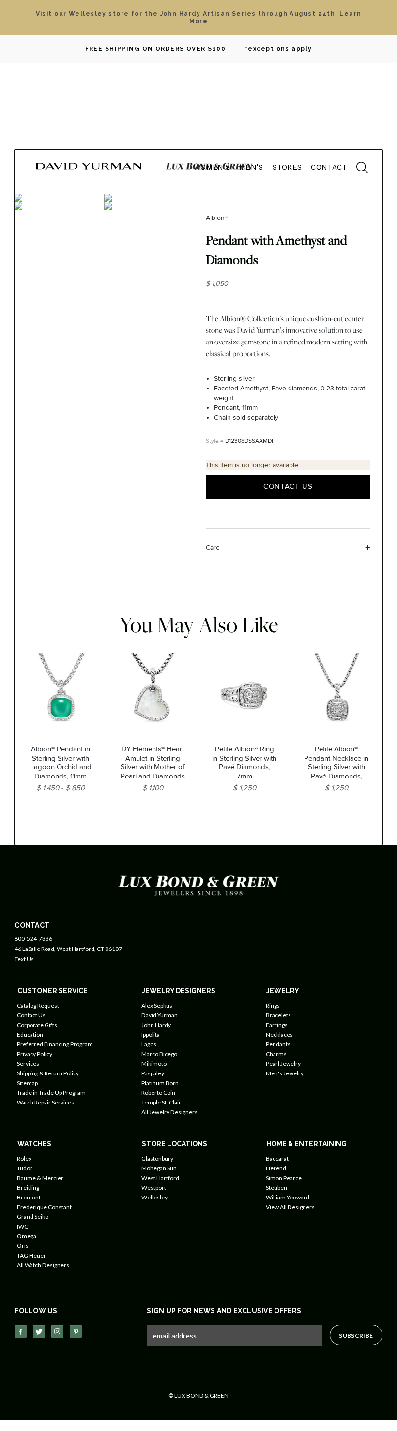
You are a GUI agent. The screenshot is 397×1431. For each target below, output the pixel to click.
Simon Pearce (284, 1178)
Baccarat (277, 1158)
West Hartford (160, 1178)
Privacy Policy (34, 1054)
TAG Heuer (31, 1255)
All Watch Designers (43, 1265)
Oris (23, 1245)
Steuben (276, 1187)
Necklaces (279, 1034)
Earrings (277, 1024)
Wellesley (154, 1197)
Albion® (217, 218)
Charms (276, 1054)
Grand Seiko (32, 1216)
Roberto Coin (158, 1092)
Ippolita (150, 1034)
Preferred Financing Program (55, 1044)
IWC (22, 1226)
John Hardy (156, 1024)
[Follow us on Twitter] (39, 1331)
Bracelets (278, 1015)
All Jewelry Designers (169, 1112)
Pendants (278, 1044)
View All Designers (290, 1207)
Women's (212, 167)
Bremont (29, 1197)
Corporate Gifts (37, 1024)
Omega (26, 1236)
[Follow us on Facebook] (21, 1331)
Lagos (148, 1044)
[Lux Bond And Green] (198, 885)
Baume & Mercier (40, 1178)
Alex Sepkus (156, 1005)
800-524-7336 (33, 938)
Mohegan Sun (159, 1168)
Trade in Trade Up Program (51, 1092)
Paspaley (152, 1073)
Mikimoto (154, 1063)
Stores (287, 167)
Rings (273, 1005)
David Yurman (159, 1015)
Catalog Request (38, 1005)
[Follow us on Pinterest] (76, 1331)
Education (30, 1034)
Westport (153, 1187)
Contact (329, 167)
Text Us (24, 959)
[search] (357, 169)
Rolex (24, 1158)
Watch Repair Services (45, 1102)
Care (213, 548)
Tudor (24, 1168)
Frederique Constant (44, 1207)
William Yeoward (287, 1197)
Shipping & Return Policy (48, 1073)
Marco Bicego (159, 1054)
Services (28, 1063)
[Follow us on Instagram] (57, 1331)
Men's (251, 167)
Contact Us (288, 486)
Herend (276, 1168)
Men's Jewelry (285, 1073)
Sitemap (27, 1083)
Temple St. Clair (161, 1102)
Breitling (28, 1187)
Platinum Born (160, 1083)
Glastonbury (157, 1158)
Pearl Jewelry (283, 1063)
